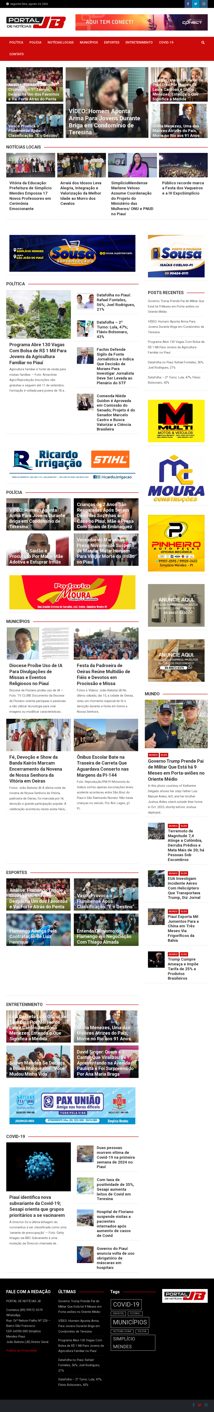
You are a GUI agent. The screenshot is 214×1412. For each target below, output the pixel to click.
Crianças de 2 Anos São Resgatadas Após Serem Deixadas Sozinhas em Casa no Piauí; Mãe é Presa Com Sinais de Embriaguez (105, 515)
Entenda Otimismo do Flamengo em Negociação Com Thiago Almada (104, 936)
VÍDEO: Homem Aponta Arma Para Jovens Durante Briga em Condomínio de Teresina (37, 518)
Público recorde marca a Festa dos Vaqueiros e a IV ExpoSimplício (183, 188)
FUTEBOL (135, 1313)
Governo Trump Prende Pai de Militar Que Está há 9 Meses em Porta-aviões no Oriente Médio (176, 306)
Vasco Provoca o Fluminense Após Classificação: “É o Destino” (33, 131)
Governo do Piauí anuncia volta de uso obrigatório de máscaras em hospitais (115, 1258)
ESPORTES (111, 42)
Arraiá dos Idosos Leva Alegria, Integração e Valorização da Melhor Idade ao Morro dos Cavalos (80, 193)
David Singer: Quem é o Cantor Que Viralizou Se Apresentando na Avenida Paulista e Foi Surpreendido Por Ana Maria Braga (105, 1063)
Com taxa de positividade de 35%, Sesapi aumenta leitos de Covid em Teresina (115, 1189)
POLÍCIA (35, 42)
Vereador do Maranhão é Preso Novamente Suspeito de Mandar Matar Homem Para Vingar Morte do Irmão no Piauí (106, 551)
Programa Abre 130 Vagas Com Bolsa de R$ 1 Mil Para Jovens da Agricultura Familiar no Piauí (176, 347)
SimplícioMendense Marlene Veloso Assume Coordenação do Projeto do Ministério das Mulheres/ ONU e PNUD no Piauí (132, 198)
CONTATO (16, 54)
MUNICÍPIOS (89, 42)
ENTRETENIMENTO (139, 42)
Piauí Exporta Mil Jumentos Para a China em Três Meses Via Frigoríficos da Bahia (183, 928)
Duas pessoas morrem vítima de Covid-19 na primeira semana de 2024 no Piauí (116, 1157)
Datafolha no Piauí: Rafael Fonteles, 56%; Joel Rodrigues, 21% (103, 125)
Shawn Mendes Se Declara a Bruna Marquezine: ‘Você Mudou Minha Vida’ (37, 1068)
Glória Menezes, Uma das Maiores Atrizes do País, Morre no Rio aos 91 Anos (176, 131)
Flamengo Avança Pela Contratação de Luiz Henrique (33, 936)
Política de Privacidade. (22, 1350)
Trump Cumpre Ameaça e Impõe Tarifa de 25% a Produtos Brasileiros (183, 969)
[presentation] (68, 104)
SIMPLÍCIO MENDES (124, 1342)
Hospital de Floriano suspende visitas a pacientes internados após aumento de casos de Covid (115, 1223)
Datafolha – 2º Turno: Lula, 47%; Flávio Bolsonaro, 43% (112, 329)
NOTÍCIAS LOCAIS (61, 42)
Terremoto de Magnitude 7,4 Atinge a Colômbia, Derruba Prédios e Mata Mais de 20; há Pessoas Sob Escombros (186, 845)
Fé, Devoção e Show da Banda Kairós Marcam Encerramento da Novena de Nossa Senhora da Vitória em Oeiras (35, 769)
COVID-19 (166, 42)
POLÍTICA (16, 42)
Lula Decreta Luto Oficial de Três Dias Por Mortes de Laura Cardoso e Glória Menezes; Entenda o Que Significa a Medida (178, 89)
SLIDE (164, 755)
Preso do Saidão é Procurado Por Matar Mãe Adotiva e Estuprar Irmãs (36, 556)
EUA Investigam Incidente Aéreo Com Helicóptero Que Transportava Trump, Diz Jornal (184, 888)
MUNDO (153, 755)
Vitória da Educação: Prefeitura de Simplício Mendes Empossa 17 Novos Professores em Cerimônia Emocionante (30, 196)
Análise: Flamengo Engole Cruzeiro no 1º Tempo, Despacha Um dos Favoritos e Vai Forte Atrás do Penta (33, 91)
